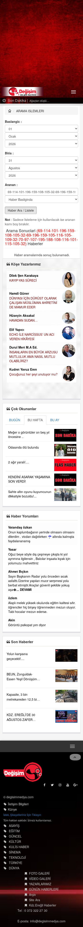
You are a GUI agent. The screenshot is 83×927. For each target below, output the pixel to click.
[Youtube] (68, 786)
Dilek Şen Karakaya (23, 275)
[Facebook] (45, 786)
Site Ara (34, 900)
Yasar (12, 549)
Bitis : (9, 153)
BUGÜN (14, 420)
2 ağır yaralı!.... (18, 462)
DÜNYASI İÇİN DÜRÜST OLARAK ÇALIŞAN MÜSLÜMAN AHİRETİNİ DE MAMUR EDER (33, 302)
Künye (12, 809)
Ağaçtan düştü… (39, 100)
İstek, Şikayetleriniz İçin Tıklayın (22, 815)
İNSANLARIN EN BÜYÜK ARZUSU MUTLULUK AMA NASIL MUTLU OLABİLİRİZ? (33, 356)
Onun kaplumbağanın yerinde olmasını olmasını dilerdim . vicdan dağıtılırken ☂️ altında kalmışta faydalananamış (41, 536)
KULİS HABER (19, 847)
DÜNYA (14, 868)
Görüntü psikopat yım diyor (27, 625)
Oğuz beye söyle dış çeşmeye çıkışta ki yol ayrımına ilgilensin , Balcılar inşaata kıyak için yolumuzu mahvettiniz (39, 558)
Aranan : (11, 184)
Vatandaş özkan (20, 527)
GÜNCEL (15, 836)
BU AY (54, 420)
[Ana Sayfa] (22, 772)
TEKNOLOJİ (17, 857)
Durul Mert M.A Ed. (23, 347)
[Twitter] (52, 786)
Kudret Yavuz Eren (23, 369)
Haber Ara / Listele (21, 210)
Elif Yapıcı (16, 329)
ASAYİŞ (14, 825)
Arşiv (32, 894)
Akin (11, 620)
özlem (12, 598)
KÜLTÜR (15, 841)
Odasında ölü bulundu (23, 447)
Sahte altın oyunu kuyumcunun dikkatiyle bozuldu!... (29, 493)
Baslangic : (13, 121)
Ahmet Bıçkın (18, 571)
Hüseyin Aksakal (22, 315)
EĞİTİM (14, 831)
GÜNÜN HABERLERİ (43, 889)
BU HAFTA (35, 420)
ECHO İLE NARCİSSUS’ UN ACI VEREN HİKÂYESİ (31, 336)
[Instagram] (60, 786)
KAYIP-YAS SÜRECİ (23, 280)
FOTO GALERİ (39, 873)
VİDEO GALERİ (40, 878)
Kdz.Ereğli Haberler (42, 905)
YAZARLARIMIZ (40, 884)
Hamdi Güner (19, 293)
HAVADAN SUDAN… (23, 320)
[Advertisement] (41, 43)
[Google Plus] (76, 786)
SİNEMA (15, 852)
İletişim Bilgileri (18, 804)
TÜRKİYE (15, 863)
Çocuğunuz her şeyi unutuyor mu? (33, 374)
